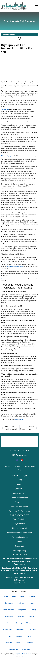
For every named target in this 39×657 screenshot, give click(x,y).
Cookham (20, 603)
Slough (9, 623)
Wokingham (13, 649)
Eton (14, 596)
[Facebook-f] (17, 460)
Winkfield (30, 643)
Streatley (29, 623)
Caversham (9, 603)
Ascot (6, 596)
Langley (33, 610)
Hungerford (22, 610)
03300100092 (18, 419)
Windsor (19, 643)
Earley (22, 596)
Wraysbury (26, 649)
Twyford (29, 636)
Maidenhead (9, 616)
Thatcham (32, 629)
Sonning (19, 623)
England (15, 591)
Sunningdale (7, 629)
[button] (36, 6)
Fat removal (5, 109)
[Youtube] (22, 460)
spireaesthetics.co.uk (23, 654)
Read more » (19, 564)
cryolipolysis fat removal (14, 266)
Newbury (21, 616)
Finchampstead (8, 610)
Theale (9, 636)
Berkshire (24, 591)
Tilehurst (19, 636)
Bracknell (32, 596)
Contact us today (7, 279)
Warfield (9, 643)
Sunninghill (20, 629)
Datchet (31, 603)
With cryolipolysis (7, 156)
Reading (31, 616)
